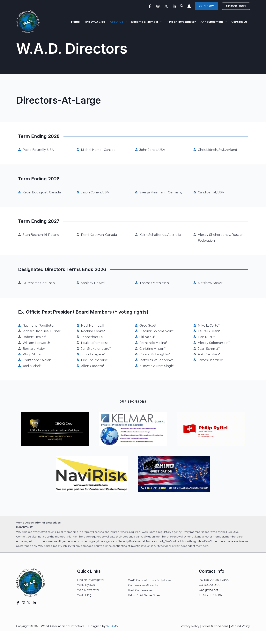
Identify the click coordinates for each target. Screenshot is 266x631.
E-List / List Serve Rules (144, 595)
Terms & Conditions (215, 626)
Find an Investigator (181, 22)
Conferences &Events (143, 585)
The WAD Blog (94, 22)
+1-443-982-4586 (210, 595)
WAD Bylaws (86, 585)
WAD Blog (84, 595)
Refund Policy (240, 626)
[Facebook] (149, 6)
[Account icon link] (189, 6)
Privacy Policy (190, 626)
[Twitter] (166, 6)
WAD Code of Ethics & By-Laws (149, 580)
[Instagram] (158, 6)
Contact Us (239, 22)
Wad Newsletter (88, 590)
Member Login (236, 6)
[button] (181, 6)
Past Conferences (140, 590)
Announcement (212, 22)
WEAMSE (113, 626)
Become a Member (144, 22)
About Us (116, 22)
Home (75, 22)
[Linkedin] (174, 6)
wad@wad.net (208, 590)
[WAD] (28, 21)
